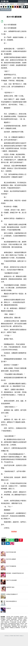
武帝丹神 (8, 616)
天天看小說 (4, 1)
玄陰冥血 (3, 620)
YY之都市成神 (13, 622)
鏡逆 (21, 620)
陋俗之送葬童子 (24, 626)
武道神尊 (22, 616)
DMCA (15, 635)
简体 (26, 1)
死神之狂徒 (7, 622)
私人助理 (23, 627)
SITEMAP (11, 635)
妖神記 (7, 620)
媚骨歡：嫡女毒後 (5, 627)
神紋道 (25, 619)
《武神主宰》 (12, 4)
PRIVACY (17, 635)
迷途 (19, 626)
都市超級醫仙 (9, 618)
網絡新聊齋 (14, 626)
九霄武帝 (8, 619)
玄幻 (6, 4)
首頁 (1, 4)
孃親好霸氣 (13, 624)
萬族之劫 (12, 620)
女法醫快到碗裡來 (7, 626)
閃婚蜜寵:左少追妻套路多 (15, 627)
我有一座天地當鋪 (15, 616)
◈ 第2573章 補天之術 (5, 9)
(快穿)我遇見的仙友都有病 (14, 623)
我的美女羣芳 (14, 619)
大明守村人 (20, 619)
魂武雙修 (15, 618)
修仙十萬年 (16, 620)
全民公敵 (19, 622)
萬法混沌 (22, 623)
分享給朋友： (4, 537)
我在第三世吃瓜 (7, 624)
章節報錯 (14, 531)
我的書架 (20, 1)
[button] (3, 540)
